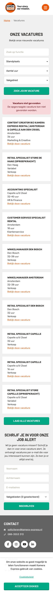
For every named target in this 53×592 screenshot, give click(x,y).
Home (7, 20)
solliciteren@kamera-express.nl (25, 529)
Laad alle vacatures (26, 420)
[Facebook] (7, 544)
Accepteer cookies (26, 586)
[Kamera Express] (17, 7)
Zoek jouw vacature (26, 90)
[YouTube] (24, 544)
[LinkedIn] (32, 544)
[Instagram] (16, 544)
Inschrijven (26, 505)
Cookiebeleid (26, 577)
